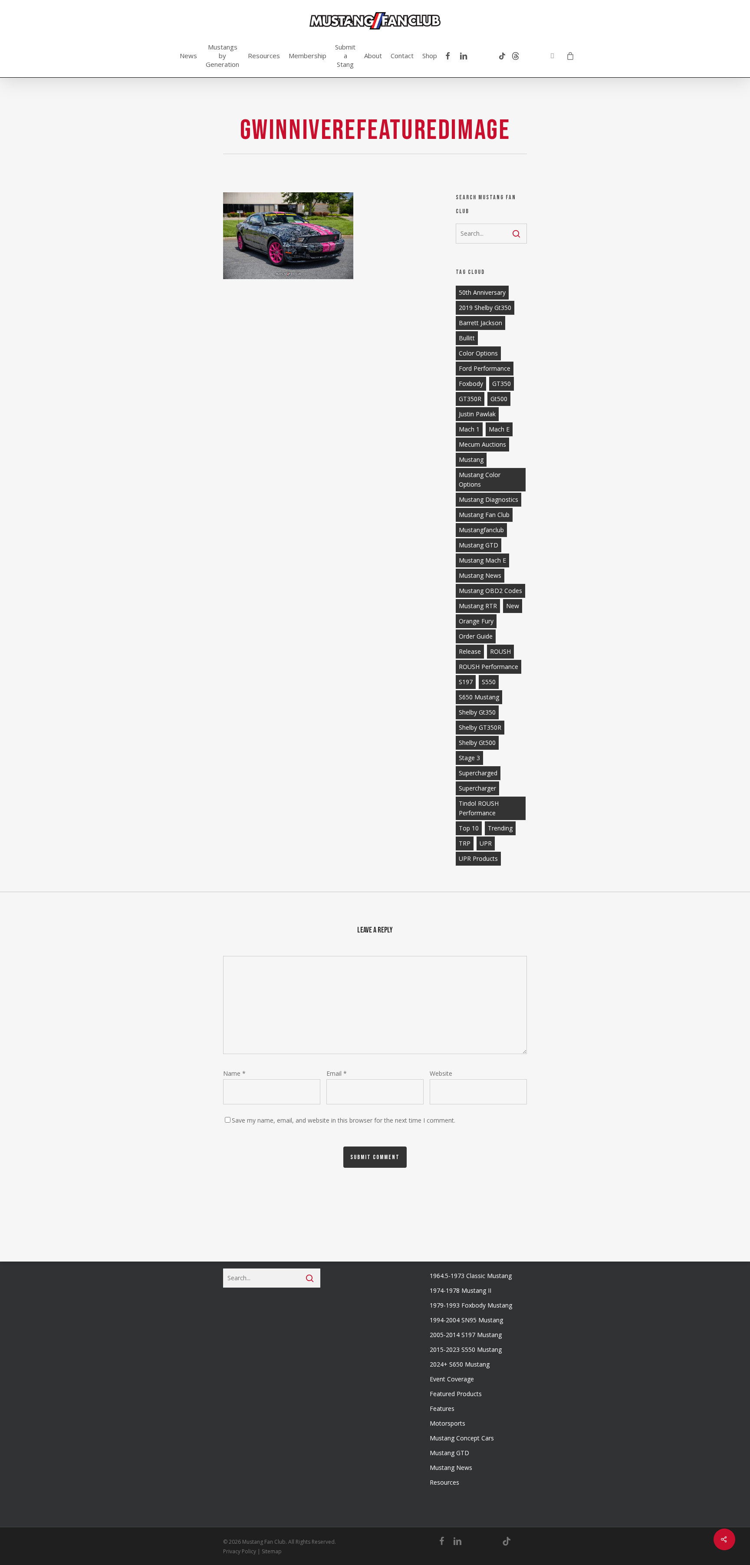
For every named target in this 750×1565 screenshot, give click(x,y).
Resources (444, 1482)
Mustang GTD (478, 545)
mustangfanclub (481, 530)
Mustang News (451, 1467)
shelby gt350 (477, 712)
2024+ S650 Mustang (460, 1364)
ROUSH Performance (488, 666)
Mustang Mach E (482, 560)
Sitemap (272, 1551)
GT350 (501, 383)
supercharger (477, 788)
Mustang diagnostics (488, 499)
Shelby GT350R (480, 727)
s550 (489, 682)
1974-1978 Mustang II (460, 1290)
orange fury (476, 621)
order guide (476, 636)
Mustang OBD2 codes (490, 590)
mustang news (480, 575)
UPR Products (478, 858)
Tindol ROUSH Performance (479, 808)
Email (336, 1073)
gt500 (498, 399)
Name (234, 1073)
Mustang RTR (478, 606)
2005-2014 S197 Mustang (466, 1335)
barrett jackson (480, 323)
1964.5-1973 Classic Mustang (471, 1276)
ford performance (484, 368)
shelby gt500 (477, 742)
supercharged (478, 773)
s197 (466, 682)
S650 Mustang (479, 697)
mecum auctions (482, 444)
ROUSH (500, 651)
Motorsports (447, 1423)
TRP (464, 843)
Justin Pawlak (477, 414)
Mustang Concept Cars (462, 1438)
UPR (486, 843)
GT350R (470, 399)
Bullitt (467, 338)
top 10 (469, 828)
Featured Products (456, 1394)
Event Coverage (452, 1379)
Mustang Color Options (479, 479)
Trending (500, 828)
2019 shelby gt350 (485, 307)
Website (441, 1073)
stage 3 (469, 758)
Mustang (471, 459)
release (470, 651)
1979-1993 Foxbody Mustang (471, 1305)
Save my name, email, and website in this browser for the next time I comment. (343, 1120)
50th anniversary (482, 292)
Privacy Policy (239, 1551)
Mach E (499, 429)
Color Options (478, 353)
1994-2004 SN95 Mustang (466, 1320)
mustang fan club (484, 515)
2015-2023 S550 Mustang (466, 1349)
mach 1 (469, 429)
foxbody (471, 383)
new (512, 606)
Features (442, 1408)
